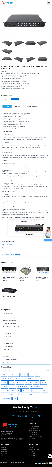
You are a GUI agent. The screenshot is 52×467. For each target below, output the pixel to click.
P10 (28, 390)
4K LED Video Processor (8, 371)
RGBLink (44, 390)
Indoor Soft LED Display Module (10, 317)
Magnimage (20, 382)
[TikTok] (32, 416)
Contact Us (4, 451)
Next (48, 60)
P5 (18, 390)
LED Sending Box (7, 336)
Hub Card (24, 374)
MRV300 (44, 382)
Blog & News (4, 453)
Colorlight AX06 (45, 371)
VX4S (15, 398)
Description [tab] (7, 106)
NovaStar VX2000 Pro (36, 386)
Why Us (31, 447)
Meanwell (28, 382)
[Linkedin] (39, 416)
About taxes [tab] (18, 106)
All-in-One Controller (33, 371)
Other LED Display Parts (8, 362)
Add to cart (14, 99)
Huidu (31, 374)
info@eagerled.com (8, 431)
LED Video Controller (8, 313)
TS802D (30, 394)
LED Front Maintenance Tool (9, 330)
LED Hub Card (6, 356)
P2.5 (13, 390)
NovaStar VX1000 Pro (23, 386)
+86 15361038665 (11, 430)
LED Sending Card (7, 333)
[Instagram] (19, 416)
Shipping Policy (32, 455)
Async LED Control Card (8, 343)
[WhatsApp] (12, 416)
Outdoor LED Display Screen (35, 436)
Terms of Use (32, 453)
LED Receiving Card (7, 339)
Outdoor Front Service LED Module (11, 326)
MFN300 (36, 382)
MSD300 (5, 386)
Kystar (37, 374)
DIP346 (4, 374)
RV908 (4, 394)
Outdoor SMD (6, 390)
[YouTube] (26, 416)
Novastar (12, 386)
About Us (3, 447)
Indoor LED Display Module (9, 320)
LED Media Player (7, 353)
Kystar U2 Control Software (14, 251)
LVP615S (12, 382)
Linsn (42, 378)
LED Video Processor (8, 346)
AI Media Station (21, 371)
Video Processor (6, 398)
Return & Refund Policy (34, 449)
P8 (23, 390)
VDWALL (37, 394)
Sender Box (12, 394)
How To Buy (32, 451)
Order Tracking (4, 449)
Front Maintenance (14, 374)
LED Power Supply (7, 349)
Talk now (48, 240)
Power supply (36, 390)
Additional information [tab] (32, 106)
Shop (2, 455)
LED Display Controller (8, 378)
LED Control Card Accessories (10, 359)
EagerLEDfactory (9, 434)
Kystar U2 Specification (7, 244)
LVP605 (4, 382)
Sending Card (21, 394)
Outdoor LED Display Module (9, 323)
